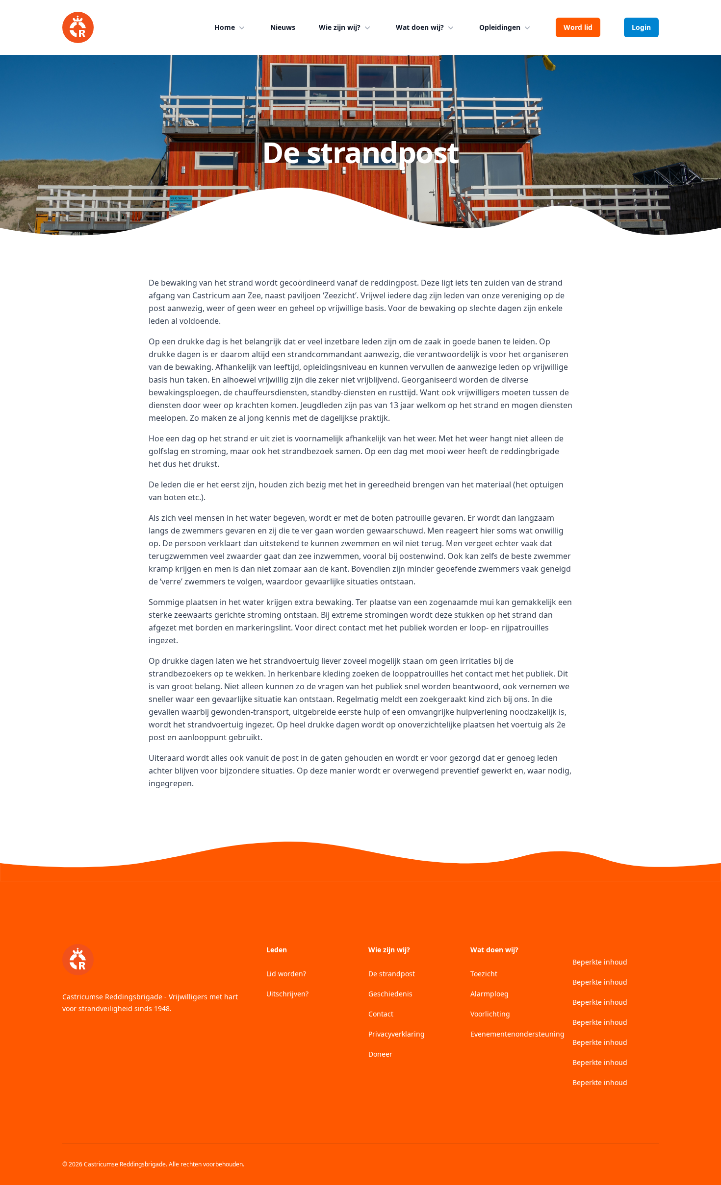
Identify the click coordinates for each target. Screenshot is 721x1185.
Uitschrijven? (287, 993)
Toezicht (483, 973)
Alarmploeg (489, 993)
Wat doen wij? (420, 27)
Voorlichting (490, 1013)
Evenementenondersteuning (517, 1034)
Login (641, 27)
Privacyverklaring (396, 1034)
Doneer (380, 1054)
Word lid (578, 27)
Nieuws (282, 27)
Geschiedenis (390, 993)
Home (224, 27)
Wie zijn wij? (339, 27)
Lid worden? (286, 973)
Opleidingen (499, 27)
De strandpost (391, 973)
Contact (380, 1013)
